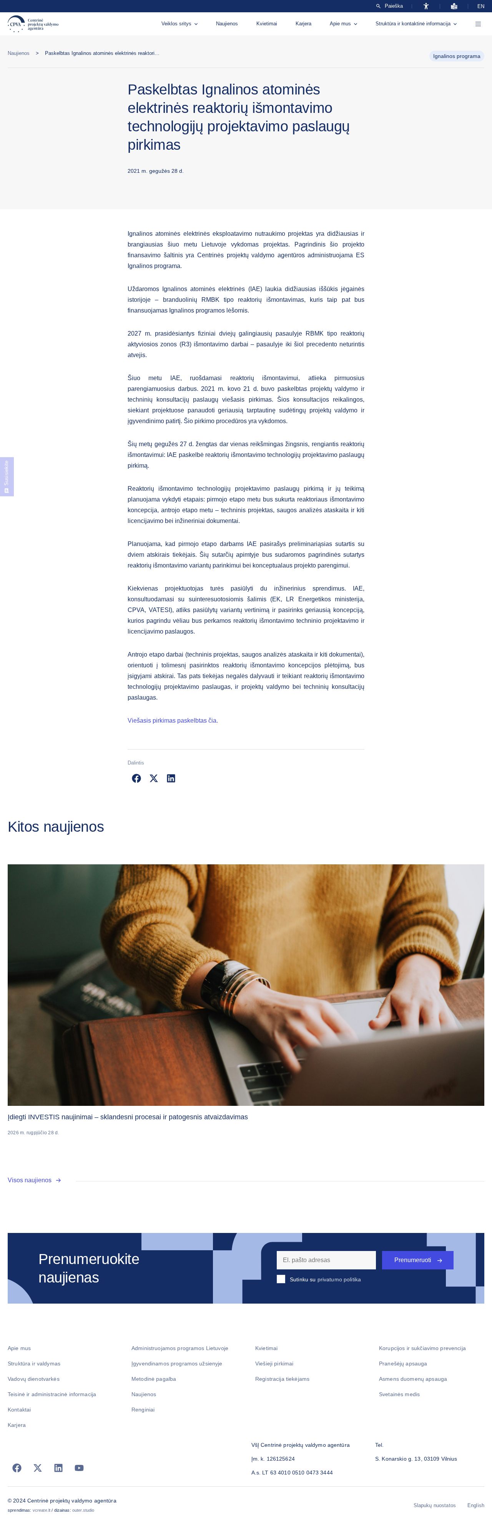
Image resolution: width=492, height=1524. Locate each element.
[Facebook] (17, 1468)
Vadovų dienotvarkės (34, 1379)
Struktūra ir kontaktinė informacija (413, 23)
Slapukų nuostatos (435, 1505)
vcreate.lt (41, 1510)
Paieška (394, 6)
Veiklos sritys (176, 23)
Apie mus (340, 23)
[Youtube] (79, 1468)
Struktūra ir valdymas (34, 1363)
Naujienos (227, 23)
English (475, 1505)
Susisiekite (6, 473)
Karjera (303, 23)
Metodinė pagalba (153, 1379)
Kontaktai (19, 1410)
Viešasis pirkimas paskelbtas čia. (173, 720)
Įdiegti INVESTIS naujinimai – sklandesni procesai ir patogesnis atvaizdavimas (128, 1117)
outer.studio (83, 1510)
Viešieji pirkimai (274, 1363)
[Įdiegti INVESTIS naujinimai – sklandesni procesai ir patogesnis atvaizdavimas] (246, 985)
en (480, 6)
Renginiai (143, 1410)
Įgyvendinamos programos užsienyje (177, 1363)
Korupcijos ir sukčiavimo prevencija (422, 1348)
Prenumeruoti (412, 1260)
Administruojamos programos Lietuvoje (179, 1348)
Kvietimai (266, 23)
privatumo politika (339, 1279)
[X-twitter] (37, 1468)
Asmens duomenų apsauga (413, 1379)
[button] (136, 778)
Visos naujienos (30, 1180)
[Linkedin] (58, 1468)
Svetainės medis (399, 1394)
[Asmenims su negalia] (426, 6)
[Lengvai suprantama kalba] (454, 6)
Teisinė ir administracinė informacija (52, 1394)
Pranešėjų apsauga (403, 1363)
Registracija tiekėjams (282, 1379)
